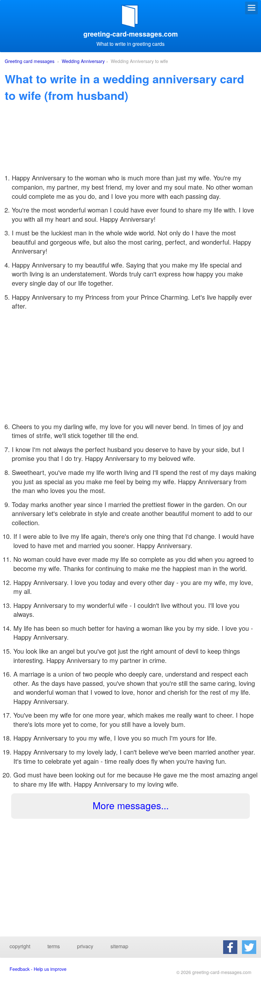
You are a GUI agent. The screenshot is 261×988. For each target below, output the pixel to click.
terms (53, 946)
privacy (85, 946)
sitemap (119, 946)
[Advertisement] (130, 148)
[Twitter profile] (249, 947)
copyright (20, 946)
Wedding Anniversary (83, 61)
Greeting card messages (29, 61)
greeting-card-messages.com (130, 33)
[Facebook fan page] (230, 947)
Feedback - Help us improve (38, 969)
